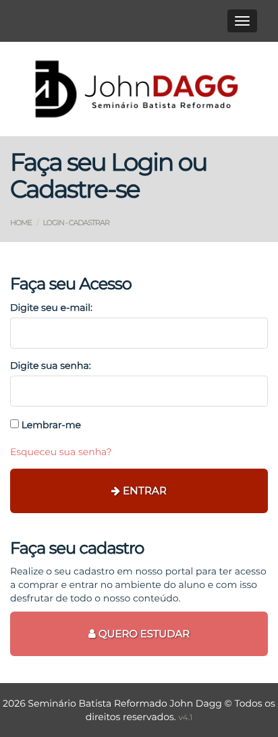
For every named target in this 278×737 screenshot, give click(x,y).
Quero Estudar (143, 633)
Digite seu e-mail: (51, 307)
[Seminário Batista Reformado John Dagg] (139, 89)
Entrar (143, 490)
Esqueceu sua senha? (61, 452)
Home (21, 222)
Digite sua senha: (50, 365)
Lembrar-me (50, 425)
